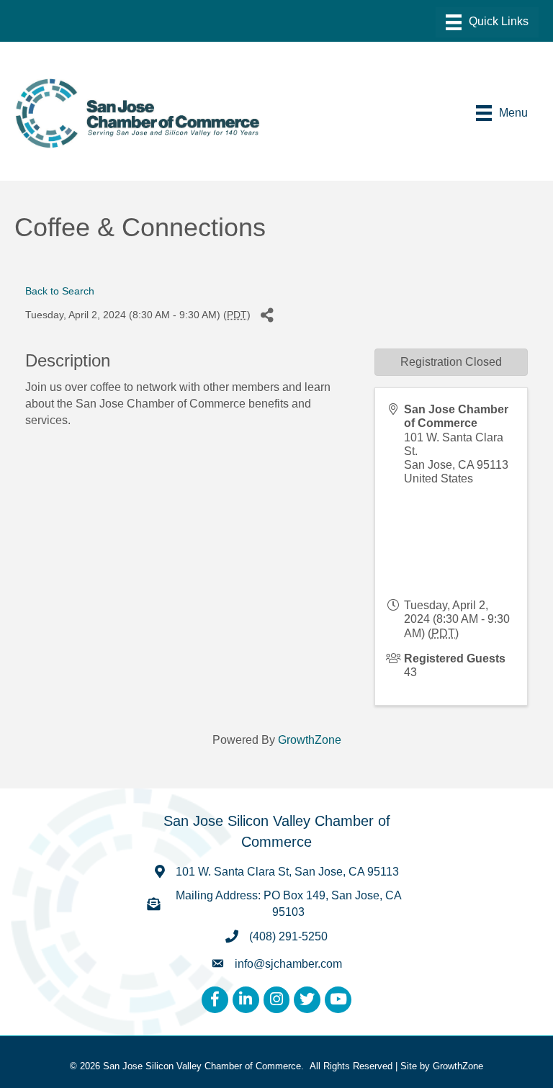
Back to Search (59, 291)
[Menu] (487, 22)
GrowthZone (309, 740)
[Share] (267, 315)
